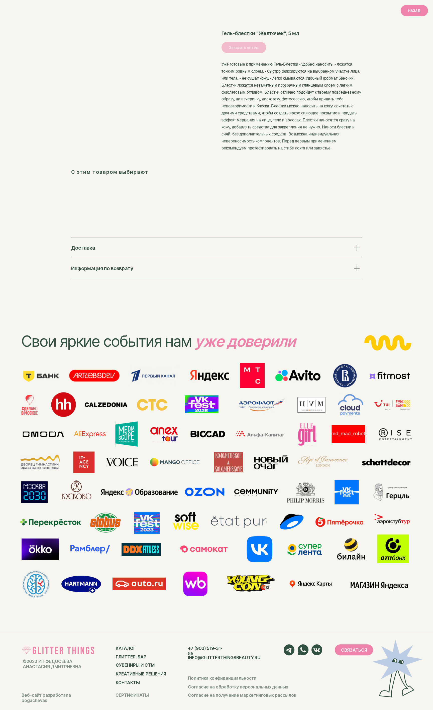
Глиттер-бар (131, 656)
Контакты (128, 682)
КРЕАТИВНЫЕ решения (141, 673)
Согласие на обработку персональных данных (238, 686)
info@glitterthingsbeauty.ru (224, 657)
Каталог (126, 648)
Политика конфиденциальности (222, 678)
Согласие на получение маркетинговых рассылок (242, 695)
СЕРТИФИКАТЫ (132, 695)
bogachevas (34, 700)
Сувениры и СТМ (135, 665)
